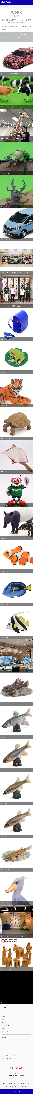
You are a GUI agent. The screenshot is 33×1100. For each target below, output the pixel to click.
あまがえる (4, 372)
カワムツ (3, 770)
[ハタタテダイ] (16, 622)
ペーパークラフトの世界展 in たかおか (11, 306)
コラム (3, 1022)
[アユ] (16, 987)
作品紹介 (4, 1019)
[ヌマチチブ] (16, 689)
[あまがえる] (16, 357)
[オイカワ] (16, 722)
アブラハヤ (4, 803)
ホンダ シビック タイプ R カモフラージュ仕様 (13, 74)
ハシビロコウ (4, 903)
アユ (2, 1002)
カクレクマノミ (5, 571)
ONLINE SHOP (5, 1025)
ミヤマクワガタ (5, 206)
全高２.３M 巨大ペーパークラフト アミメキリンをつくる (16, 139)
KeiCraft (19, 1091)
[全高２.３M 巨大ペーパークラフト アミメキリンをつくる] (16, 125)
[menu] (30, 2)
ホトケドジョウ (5, 869)
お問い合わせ (5, 1031)
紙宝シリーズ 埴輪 (6, 969)
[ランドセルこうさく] (16, 324)
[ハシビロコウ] (16, 888)
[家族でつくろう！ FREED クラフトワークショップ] (16, 258)
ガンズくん (4, 505)
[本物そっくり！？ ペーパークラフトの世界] (16, 921)
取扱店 (3, 1028)
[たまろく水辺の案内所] (16, 656)
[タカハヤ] (16, 821)
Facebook (14, 1079)
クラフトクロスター (6, 239)
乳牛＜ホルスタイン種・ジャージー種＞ (11, 107)
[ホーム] (2, 6)
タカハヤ (3, 836)
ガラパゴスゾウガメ (6, 438)
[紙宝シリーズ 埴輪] (16, 954)
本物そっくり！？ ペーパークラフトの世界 (13, 936)
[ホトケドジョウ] (16, 855)
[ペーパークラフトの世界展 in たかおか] (16, 291)
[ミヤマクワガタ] (16, 191)
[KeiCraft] (11, 2)
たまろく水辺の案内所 (7, 670)
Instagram (17, 1079)
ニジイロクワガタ (5, 173)
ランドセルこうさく (6, 339)
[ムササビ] (16, 457)
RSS (20, 1079)
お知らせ (4, 1013)
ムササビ (3, 471)
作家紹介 (4, 1016)
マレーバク (4, 538)
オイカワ (3, 737)
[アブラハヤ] (16, 788)
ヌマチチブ (4, 704)
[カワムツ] (16, 755)
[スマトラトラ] (16, 390)
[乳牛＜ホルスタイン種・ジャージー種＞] (16, 92)
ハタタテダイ (4, 637)
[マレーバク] (16, 523)
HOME (3, 1011)
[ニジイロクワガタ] (16, 158)
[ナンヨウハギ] (16, 589)
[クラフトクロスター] (16, 225)
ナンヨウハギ (4, 604)
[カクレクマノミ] (16, 556)
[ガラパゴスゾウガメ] (16, 423)
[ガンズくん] (16, 490)
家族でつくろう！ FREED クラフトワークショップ (14, 272)
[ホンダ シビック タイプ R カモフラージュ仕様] (16, 59)
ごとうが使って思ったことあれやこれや (11, 1058)
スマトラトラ (4, 405)
